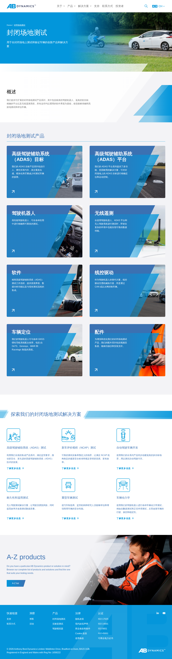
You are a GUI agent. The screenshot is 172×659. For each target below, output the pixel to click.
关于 (59, 6)
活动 (32, 624)
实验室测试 (57, 624)
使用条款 (79, 638)
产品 (70, 6)
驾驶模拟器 (57, 628)
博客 (32, 619)
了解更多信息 (14, 468)
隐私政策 (79, 619)
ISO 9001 (102, 628)
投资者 (120, 6)
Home (9, 25)
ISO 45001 (103, 633)
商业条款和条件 (82, 628)
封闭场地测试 (58, 619)
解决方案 (83, 6)
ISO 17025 (103, 619)
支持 (96, 6)
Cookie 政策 (81, 633)
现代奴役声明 (81, 624)
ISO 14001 (103, 624)
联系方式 (107, 6)
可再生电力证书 (105, 638)
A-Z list (15, 583)
